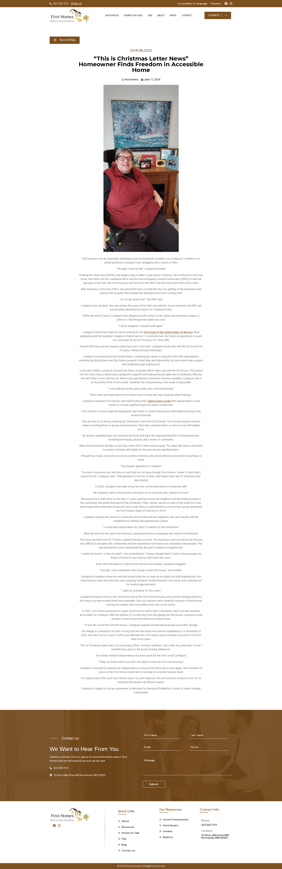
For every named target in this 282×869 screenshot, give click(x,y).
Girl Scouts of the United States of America (168, 332)
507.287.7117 (209, 825)
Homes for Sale (133, 15)
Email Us (76, 3)
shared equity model (159, 401)
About (161, 15)
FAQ (150, 15)
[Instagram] (230, 3)
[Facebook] (226, 3)
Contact (187, 15)
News (173, 15)
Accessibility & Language (192, 3)
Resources (112, 15)
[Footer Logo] (70, 814)
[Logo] (70, 15)
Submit (153, 784)
